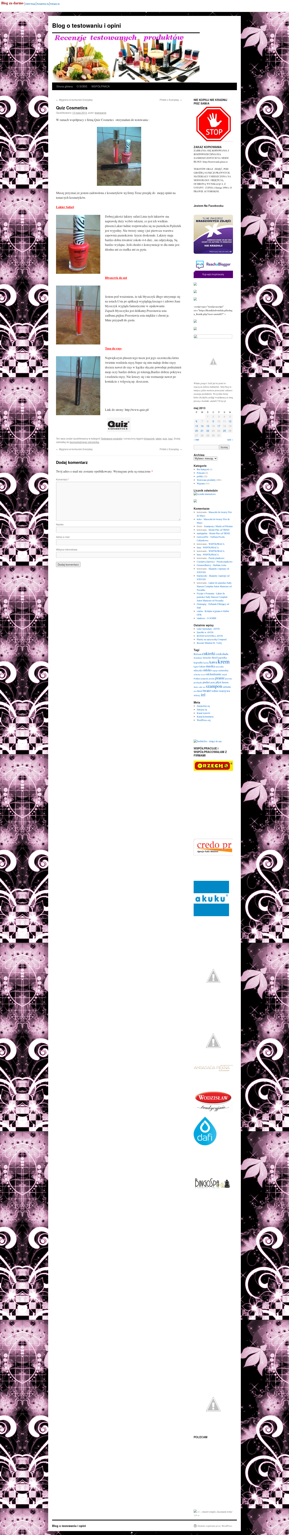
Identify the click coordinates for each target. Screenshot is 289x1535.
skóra (196, 687)
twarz (207, 690)
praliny (212, 678)
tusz (170, 438)
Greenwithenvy (204, 565)
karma (206, 662)
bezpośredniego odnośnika (84, 442)
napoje (215, 670)
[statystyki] (195, 1511)
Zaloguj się (55, 3)
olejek (224, 674)
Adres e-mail (63, 537)
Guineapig (201, 603)
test (195, 691)
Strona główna (64, 86)
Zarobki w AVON (205, 632)
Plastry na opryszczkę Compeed (211, 639)
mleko (207, 670)
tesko (199, 519)
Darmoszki (202, 575)
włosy (197, 695)
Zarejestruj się (43, 3)
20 (196, 430)
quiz (165, 438)
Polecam (201, 472)
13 (196, 426)
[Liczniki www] (205, 493)
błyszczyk (149, 438)
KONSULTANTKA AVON (210, 635)
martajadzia (202, 533)
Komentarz (62, 479)
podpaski (204, 678)
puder (206, 682)
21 (202, 430)
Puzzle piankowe (216, 558)
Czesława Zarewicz (206, 561)
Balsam (198, 654)
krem (224, 661)
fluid (214, 657)
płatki (212, 682)
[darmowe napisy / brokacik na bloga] (213, 337)
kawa (213, 661)
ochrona (197, 674)
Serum (225, 682)
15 (207, 426)
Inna (199, 547)
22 (207, 430)
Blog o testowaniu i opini (86, 25)
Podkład (197, 678)
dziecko (207, 657)
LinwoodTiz (202, 536)
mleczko (198, 670)
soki (200, 687)
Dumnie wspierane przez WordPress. (215, 1525)
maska (210, 666)
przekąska (198, 682)
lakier (158, 438)
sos (204, 687)
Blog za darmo (12, 2)
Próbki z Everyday (171, 99)
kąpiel (196, 666)
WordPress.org (204, 720)
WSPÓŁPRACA (100, 86)
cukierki (208, 653)
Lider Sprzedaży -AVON (208, 628)
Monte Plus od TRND (219, 529)
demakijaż (198, 657)
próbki (200, 476)
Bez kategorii (203, 469)
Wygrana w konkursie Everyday (74, 99)
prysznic (228, 678)
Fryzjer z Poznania (205, 593)
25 (224, 430)
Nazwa (60, 524)
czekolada (222, 654)
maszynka (219, 666)
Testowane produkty (111, 438)
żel (203, 694)
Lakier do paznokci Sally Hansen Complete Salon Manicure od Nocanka (214, 586)
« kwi (196, 439)
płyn (218, 682)
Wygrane (201, 483)
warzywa (224, 691)
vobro (214, 691)
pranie (220, 677)
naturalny (223, 670)
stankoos (201, 618)
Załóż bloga (30, 3)
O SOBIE (82, 86)
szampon (214, 686)
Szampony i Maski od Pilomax (218, 526)
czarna (200, 611)
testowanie (100, 112)
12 (230, 421)
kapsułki (198, 662)
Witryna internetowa (66, 549)
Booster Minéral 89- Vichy (209, 642)
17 (218, 426)
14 (202, 426)
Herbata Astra (219, 565)
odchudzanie (213, 674)
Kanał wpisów (203, 712)
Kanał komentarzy (205, 716)
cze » (230, 439)
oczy (203, 674)
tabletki (227, 687)
